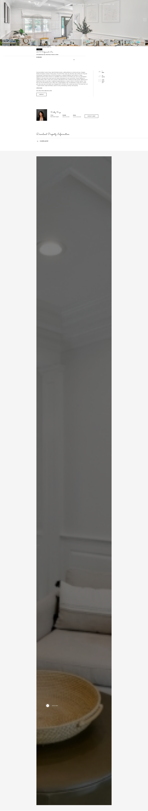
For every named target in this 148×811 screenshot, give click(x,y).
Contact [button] (41, 94)
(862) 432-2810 (66, 116)
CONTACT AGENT (91, 116)
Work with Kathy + (82, 4)
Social (101, 4)
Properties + (95, 4)
